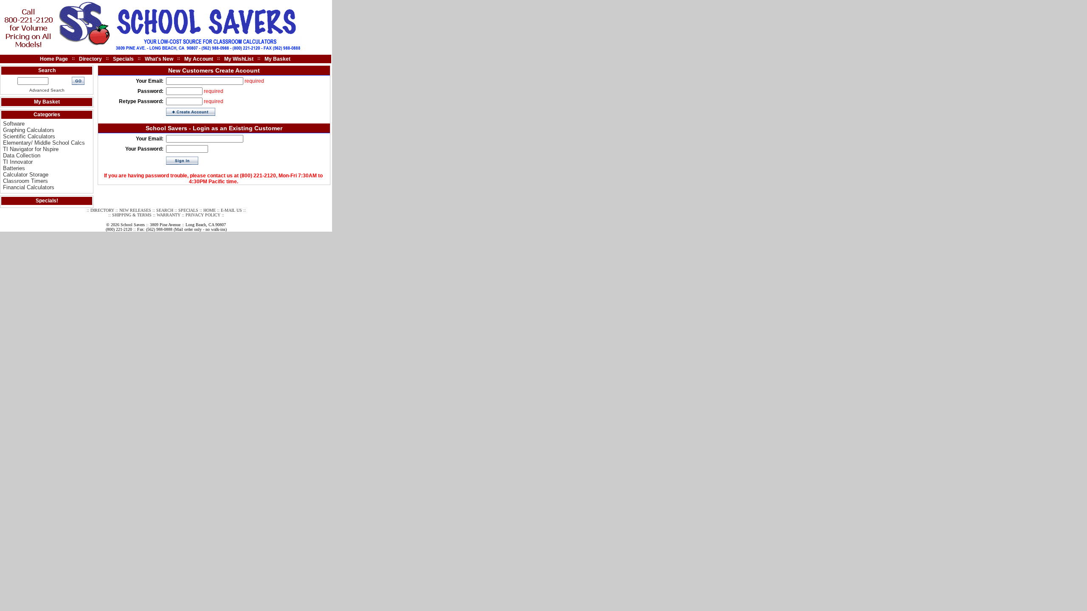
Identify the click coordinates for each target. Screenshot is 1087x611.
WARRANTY (168, 215)
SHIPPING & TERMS (132, 215)
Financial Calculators (28, 187)
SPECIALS (188, 210)
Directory (90, 59)
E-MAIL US (231, 210)
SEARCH (164, 210)
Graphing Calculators (28, 130)
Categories (47, 115)
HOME (209, 210)
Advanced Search (47, 90)
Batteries (14, 168)
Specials (123, 59)
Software (14, 124)
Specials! (47, 201)
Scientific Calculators (29, 136)
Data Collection (21, 155)
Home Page (54, 59)
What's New (159, 59)
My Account (198, 59)
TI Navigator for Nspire (31, 149)
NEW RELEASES (135, 210)
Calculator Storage (25, 174)
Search (47, 70)
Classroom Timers (25, 181)
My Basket (277, 59)
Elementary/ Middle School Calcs (44, 143)
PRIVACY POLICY (203, 215)
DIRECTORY (102, 210)
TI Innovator (18, 162)
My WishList (238, 59)
